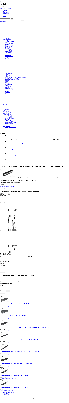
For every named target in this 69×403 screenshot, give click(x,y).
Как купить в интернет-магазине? (9, 392)
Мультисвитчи (7, 92)
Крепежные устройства (9, 88)
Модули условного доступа (10, 90)
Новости (4, 14)
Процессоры (7, 58)
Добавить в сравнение (12, 306)
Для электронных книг (9, 34)
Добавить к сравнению (10, 186)
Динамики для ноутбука (9, 41)
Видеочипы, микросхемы (9, 45)
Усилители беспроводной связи (8, 114)
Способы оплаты (6, 393)
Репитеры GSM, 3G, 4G (9, 124)
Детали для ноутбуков (7, 39)
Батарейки (7, 28)
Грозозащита (7, 119)
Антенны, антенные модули (10, 61)
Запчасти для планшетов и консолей (11, 69)
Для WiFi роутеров (8, 30)
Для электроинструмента (9, 35)
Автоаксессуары (8, 100)
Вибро (6, 62)
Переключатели (8, 94)
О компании (5, 10)
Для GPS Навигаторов (9, 26)
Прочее (6, 37)
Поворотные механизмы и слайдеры (11, 78)
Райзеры (6, 128)
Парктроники (7, 101)
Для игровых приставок (9, 31)
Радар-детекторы (8, 102)
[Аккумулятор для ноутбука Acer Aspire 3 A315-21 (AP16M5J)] (4, 301)
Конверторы (7, 87)
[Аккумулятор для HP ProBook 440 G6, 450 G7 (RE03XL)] (4, 313)
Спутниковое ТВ (6, 82)
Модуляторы (7, 91)
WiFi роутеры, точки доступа (10, 117)
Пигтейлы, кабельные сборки (10, 122)
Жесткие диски (7, 47)
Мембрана (7, 74)
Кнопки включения (8, 71)
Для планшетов (7, 32)
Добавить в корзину (4, 306)
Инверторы (7, 48)
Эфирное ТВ (5, 104)
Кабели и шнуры (8, 86)
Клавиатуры (7, 42)
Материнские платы (8, 52)
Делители (6, 85)
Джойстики (7, 64)
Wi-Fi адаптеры (7, 83)
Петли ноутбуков (8, 55)
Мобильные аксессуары (7, 111)
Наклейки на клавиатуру (9, 54)
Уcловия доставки (6, 394)
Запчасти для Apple (8, 67)
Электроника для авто (7, 99)
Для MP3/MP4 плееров (9, 29)
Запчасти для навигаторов (9, 68)
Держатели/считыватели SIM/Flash (11, 63)
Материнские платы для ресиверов (11, 89)
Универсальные (8, 38)
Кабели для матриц (8, 49)
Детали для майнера (6, 126)
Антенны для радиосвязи (9, 118)
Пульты (4, 110)
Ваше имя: (2, 263)
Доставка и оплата (6, 13)
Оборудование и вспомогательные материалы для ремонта (15, 77)
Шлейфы (6, 81)
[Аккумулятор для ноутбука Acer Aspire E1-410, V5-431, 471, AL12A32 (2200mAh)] (4, 337)
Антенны (6, 105)
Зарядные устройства (6, 113)
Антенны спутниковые (9, 84)
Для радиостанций (8, 36)
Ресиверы (6, 97)
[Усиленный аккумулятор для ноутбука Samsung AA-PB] (8, 177)
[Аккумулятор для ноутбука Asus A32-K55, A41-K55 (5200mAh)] (4, 385)
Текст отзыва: (2, 265)
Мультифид (7, 93)
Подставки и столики (9, 56)
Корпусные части (8, 72)
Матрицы (6, 40)
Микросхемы (7, 75)
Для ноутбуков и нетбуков (22, 22)
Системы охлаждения (9, 43)
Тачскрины (7, 80)
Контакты (4, 16)
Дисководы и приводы (9, 46)
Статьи (4, 15)
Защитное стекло (8, 112)
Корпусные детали (8, 51)
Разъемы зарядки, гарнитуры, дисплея (12, 79)
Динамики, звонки (8, 65)
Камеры (6, 70)
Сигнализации (7, 103)
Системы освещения (6, 129)
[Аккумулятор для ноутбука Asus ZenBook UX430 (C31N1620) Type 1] (4, 361)
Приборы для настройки (9, 107)
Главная (1, 22)
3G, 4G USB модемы (8, 115)
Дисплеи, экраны (8, 66)
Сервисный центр (6, 12)
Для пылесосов (7, 33)
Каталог (4, 11)
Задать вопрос (3, 186)
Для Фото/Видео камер (9, 27)
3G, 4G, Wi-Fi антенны (9, 116)
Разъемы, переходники (9, 123)
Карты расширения (8, 50)
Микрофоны (7, 76)
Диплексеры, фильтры (9, 121)
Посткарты (7, 57)
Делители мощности (8, 120)
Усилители (7, 98)
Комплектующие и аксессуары (10, 127)
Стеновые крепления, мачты (10, 125)
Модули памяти (8, 53)
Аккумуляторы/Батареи (12, 22)
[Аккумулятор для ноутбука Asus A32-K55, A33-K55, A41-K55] (4, 373)
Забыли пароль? (3, 21)
